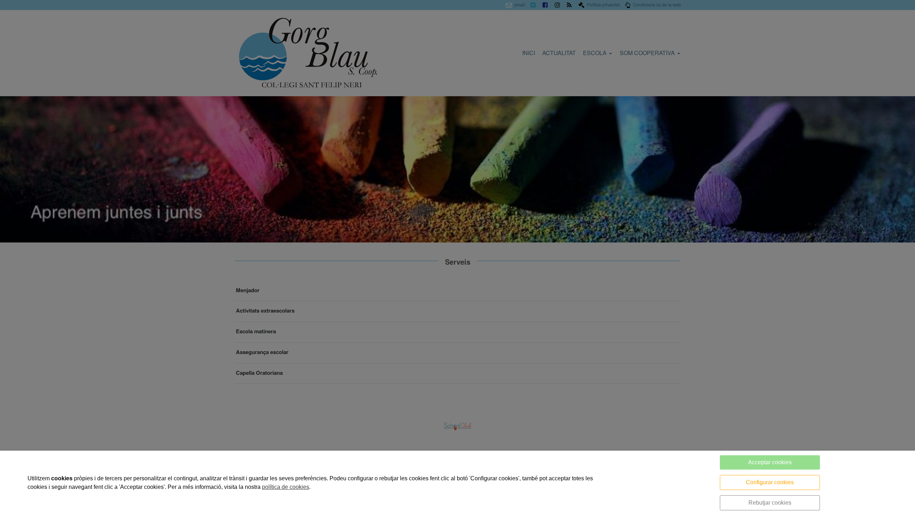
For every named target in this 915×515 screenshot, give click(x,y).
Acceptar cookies (770, 462)
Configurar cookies (770, 482)
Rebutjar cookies (769, 503)
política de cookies (285, 487)
